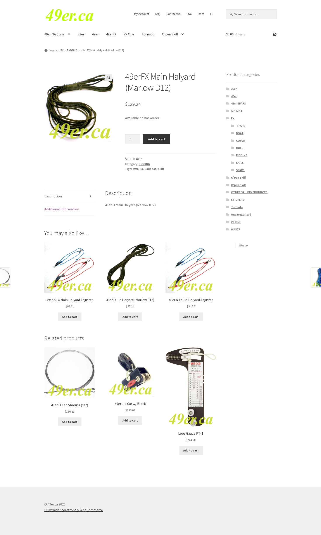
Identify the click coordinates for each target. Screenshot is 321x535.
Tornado (148, 34)
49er (95, 34)
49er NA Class (54, 34)
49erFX (111, 34)
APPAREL (237, 111)
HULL (239, 148)
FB (211, 14)
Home (53, 50)
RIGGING (72, 50)
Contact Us (173, 14)
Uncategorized (241, 214)
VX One (129, 34)
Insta (201, 14)
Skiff (161, 169)
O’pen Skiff (170, 34)
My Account (141, 14)
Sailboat (150, 169)
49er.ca (243, 245)
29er (81, 34)
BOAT (239, 133)
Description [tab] (53, 196)
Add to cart (157, 139)
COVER (240, 141)
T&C (189, 14)
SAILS (240, 163)
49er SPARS (238, 103)
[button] (108, 77)
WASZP (235, 229)
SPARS (240, 126)
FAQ (157, 14)
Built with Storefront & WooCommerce (73, 510)
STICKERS (237, 200)
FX (62, 50)
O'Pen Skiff (238, 177)
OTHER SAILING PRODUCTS (249, 192)
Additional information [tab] (61, 209)
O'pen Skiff (238, 185)
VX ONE (236, 222)
